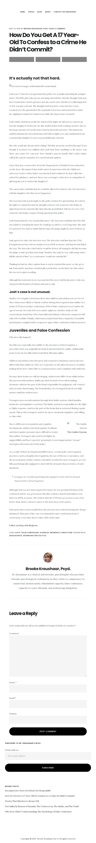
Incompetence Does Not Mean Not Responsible (28, 790)
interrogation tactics (34, 536)
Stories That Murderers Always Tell (22, 801)
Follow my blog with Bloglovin (23, 525)
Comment (14, 633)
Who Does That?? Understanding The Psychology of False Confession (38, 811)
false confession (30, 533)
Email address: (12, 750)
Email (12, 698)
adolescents (15, 536)
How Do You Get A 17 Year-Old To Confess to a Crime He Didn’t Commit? (40, 796)
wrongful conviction (61, 533)
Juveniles (44, 533)
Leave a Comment (57, 29)
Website (13, 713)
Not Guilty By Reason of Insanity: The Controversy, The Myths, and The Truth (42, 806)
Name (12, 682)
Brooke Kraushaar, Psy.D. (48, 5)
